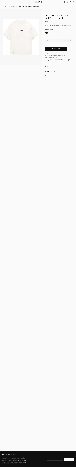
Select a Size (56, 48)
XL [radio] (65, 40)
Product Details (49, 67)
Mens (9, 6)
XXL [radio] (70, 40)
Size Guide (70, 37)
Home (5, 6)
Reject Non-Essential (55, 459)
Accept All (68, 459)
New (12, 2)
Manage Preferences (38, 459)
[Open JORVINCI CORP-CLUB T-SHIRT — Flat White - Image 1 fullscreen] (21, 37)
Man (3, 2)
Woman (7, 2)
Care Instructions (49, 76)
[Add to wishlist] (70, 49)
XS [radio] (47, 40)
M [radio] (56, 40)
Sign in (48, 53)
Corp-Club (14, 6)
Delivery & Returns (50, 71)
